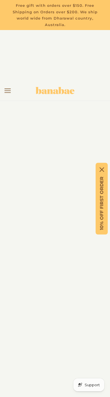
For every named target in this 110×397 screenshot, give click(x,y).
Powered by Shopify (55, 384)
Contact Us (55, 201)
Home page (69, 138)
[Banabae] (55, 90)
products (73, 145)
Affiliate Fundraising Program (55, 244)
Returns (55, 192)
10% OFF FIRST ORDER (101, 203)
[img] (30, 326)
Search (55, 253)
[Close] (102, 169)
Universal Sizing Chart (55, 218)
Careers (55, 235)
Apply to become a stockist (55, 261)
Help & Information (55, 209)
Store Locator (55, 227)
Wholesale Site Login (55, 270)
